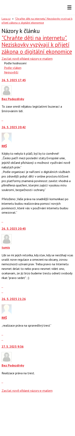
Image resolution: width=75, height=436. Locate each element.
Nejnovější (11, 72)
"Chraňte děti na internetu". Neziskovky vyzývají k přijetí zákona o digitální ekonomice (37, 44)
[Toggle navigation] (69, 7)
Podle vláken (12, 68)
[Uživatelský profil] (7, 94)
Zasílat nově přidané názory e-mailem (27, 59)
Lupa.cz (6, 18)
